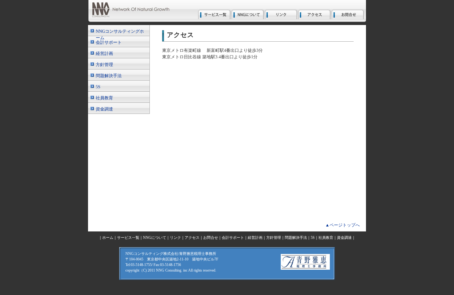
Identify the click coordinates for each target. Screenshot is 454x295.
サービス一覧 (128, 237)
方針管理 (104, 64)
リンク (175, 237)
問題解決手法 (109, 75)
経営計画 (104, 53)
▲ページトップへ (342, 225)
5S (98, 87)
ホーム (107, 237)
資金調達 (104, 109)
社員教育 (104, 98)
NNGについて (154, 237)
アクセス (192, 237)
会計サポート (109, 42)
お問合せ (210, 237)
